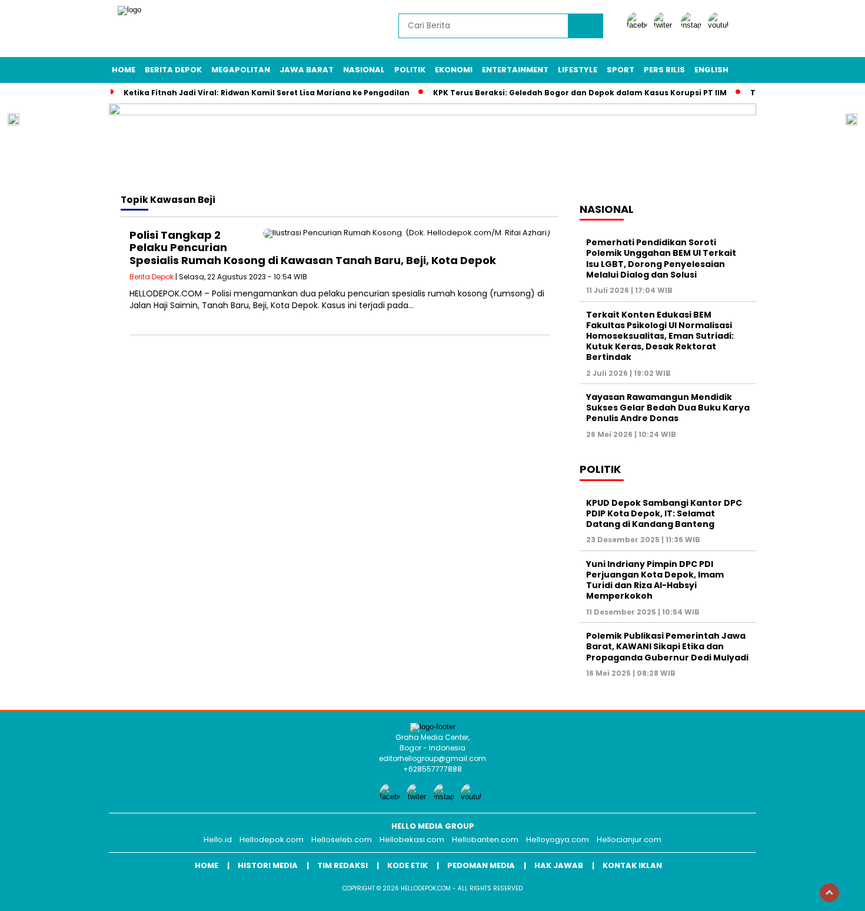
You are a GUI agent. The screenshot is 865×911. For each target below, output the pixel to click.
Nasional (364, 69)
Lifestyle (577, 69)
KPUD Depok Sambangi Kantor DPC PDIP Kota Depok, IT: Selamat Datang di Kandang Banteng (664, 513)
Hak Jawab (558, 865)
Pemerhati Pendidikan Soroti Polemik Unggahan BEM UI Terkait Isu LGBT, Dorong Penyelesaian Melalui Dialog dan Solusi (661, 258)
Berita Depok (173, 69)
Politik (409, 69)
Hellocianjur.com (629, 839)
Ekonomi (454, 69)
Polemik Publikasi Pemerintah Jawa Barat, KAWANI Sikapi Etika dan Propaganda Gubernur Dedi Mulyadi (667, 646)
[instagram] (693, 25)
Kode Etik (407, 865)
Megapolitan (240, 69)
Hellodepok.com (271, 839)
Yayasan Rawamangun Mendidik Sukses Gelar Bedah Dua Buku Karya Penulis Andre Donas (668, 407)
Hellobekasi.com (412, 839)
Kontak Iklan (632, 865)
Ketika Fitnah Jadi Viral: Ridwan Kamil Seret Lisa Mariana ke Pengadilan (267, 93)
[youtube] (720, 25)
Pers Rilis (664, 69)
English (711, 69)
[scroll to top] (829, 893)
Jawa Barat (307, 69)
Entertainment (515, 69)
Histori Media (268, 865)
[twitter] (666, 25)
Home (123, 69)
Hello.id (218, 839)
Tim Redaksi (342, 865)
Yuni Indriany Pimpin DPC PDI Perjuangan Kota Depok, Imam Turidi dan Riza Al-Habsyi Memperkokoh (655, 580)
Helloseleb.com (341, 839)
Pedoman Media (481, 865)
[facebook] (639, 25)
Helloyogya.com (557, 839)
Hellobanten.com (485, 839)
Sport (620, 69)
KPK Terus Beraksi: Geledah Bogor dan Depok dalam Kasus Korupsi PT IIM (580, 93)
